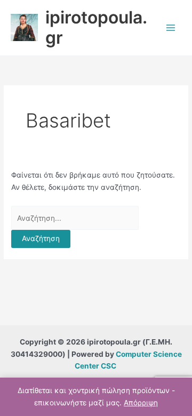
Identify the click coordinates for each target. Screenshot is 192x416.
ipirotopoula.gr (96, 27)
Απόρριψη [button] (141, 402)
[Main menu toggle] (171, 27)
